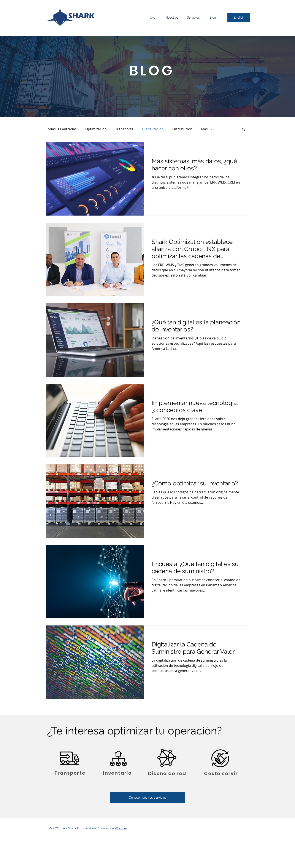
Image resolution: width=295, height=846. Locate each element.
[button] (243, 129)
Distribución (182, 129)
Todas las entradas (61, 129)
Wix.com (121, 828)
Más (204, 129)
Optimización (96, 129)
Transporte (124, 129)
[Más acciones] (240, 151)
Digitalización (153, 129)
